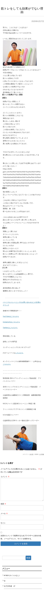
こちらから (19, 353)
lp (4, 581)
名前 (3, 504)
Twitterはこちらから (10, 328)
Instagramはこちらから (11, 322)
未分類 (31, 454)
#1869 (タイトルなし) (11, 575)
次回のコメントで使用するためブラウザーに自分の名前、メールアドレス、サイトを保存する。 (21, 537)
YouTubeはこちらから (11, 316)
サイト (3, 523)
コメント (5, 476)
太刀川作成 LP (9, 586)
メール (4, 513)
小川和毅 (41, 454)
